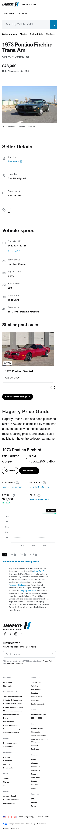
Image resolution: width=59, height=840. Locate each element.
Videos (6, 778)
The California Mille (38, 736)
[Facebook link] (5, 634)
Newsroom (35, 777)
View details (27, 470)
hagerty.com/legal (28, 590)
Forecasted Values (17, 585)
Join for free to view (12, 487)
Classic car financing (11, 729)
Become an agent (10, 743)
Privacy (34, 802)
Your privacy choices (16, 824)
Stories (6, 782)
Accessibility (30, 824)
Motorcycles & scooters (12, 711)
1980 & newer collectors (12, 696)
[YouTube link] (21, 634)
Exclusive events (38, 704)
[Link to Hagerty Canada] (10, 817)
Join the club (36, 682)
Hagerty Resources (11, 800)
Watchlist (23, 13)
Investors (35, 785)
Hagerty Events (37, 728)
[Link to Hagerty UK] (15, 817)
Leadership (35, 767)
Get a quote (7, 682)
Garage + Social (9, 796)
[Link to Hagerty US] (4, 817)
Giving (33, 788)
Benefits (34, 693)
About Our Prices (40, 571)
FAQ (32, 799)
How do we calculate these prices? (21, 561)
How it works (8, 768)
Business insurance (11, 725)
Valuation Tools (29, 4)
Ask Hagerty (36, 689)
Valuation (34, 686)
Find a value (8, 13)
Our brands (35, 770)
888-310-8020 (36, 718)
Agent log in (7, 746)
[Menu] (54, 4)
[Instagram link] (16, 634)
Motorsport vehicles (11, 714)
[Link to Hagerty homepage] (17, 626)
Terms (33, 806)
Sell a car (7, 764)
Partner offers (36, 697)
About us (34, 763)
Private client (8, 722)
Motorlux (34, 745)
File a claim (7, 686)
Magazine (35, 700)
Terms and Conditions (14, 663)
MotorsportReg (9, 803)
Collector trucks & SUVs (12, 704)
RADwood (35, 749)
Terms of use (15, 829)
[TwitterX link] (10, 634)
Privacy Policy (48, 661)
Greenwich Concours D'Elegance (39, 740)
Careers (34, 774)
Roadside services (38, 714)
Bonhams (13, 161)
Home (33, 759)
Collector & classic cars (12, 700)
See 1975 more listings (16, 397)
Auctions (6, 757)
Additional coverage (11, 732)
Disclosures (41, 824)
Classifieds (7, 761)
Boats (5, 718)
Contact (34, 781)
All (4, 785)
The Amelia (35, 732)
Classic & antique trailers (13, 707)
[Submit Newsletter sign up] (52, 654)
